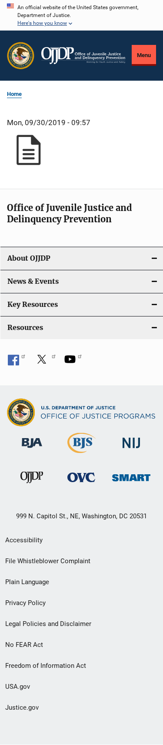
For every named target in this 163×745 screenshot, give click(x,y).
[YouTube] (73, 362)
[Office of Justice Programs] (20, 55)
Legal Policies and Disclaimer (48, 624)
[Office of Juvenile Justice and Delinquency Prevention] (31, 484)
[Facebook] (16, 362)
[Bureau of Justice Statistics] (81, 454)
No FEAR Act (24, 645)
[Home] (83, 55)
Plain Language (27, 582)
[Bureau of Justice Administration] (32, 449)
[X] (45, 362)
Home (14, 94)
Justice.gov (22, 707)
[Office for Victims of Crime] (81, 483)
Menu (144, 55)
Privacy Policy (25, 603)
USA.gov (17, 687)
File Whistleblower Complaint (47, 561)
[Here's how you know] (81, 15)
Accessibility (24, 540)
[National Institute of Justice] (131, 449)
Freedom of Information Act (45, 666)
